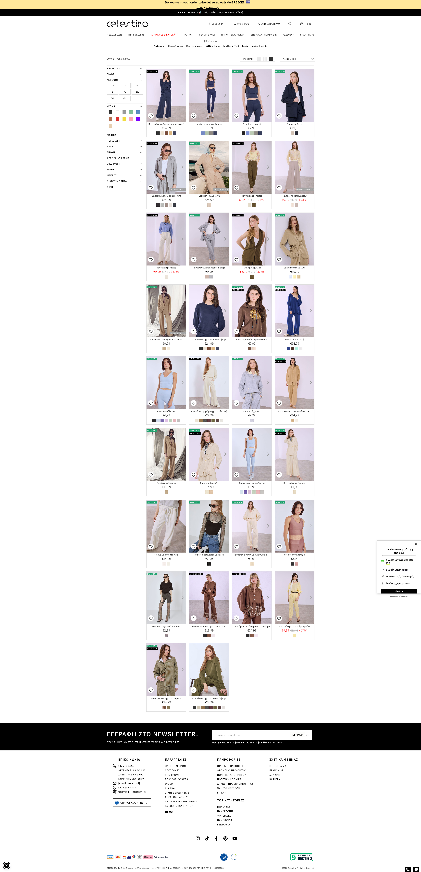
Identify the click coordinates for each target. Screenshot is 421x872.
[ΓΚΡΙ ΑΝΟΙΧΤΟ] (179, 420)
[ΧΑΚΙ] (254, 205)
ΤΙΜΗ (110, 187)
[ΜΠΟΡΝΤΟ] (209, 420)
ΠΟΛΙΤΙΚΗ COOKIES (229, 779)
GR (309, 24)
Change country (208, 7)
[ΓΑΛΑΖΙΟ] (290, 277)
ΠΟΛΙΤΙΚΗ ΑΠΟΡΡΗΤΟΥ (231, 774)
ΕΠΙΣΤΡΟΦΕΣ (173, 774)
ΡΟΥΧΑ (187, 34)
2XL (137, 91)
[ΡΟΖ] (175, 420)
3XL (112, 98)
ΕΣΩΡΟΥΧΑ (223, 824)
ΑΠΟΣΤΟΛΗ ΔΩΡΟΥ (176, 797)
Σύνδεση (399, 591)
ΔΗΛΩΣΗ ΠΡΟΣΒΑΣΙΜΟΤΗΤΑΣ (235, 783)
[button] (6, 865)
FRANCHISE (276, 770)
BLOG (169, 812)
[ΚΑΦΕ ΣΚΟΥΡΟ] (217, 420)
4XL (124, 98)
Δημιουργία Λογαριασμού (399, 596)
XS (112, 85)
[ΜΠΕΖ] (170, 133)
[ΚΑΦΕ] (166, 133)
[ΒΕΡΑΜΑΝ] (297, 349)
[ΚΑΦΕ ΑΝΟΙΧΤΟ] (292, 133)
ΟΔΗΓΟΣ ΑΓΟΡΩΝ (175, 766)
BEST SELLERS (136, 34)
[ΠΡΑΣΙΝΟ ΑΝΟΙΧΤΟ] (207, 133)
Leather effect (231, 46)
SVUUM (169, 783)
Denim (245, 46)
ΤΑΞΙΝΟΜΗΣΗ (289, 58)
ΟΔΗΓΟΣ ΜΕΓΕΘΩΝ (228, 788)
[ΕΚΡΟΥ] (170, 205)
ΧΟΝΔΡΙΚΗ (276, 774)
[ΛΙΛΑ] (166, 420)
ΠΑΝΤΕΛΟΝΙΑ (225, 811)
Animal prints (260, 46)
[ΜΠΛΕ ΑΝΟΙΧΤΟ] (203, 133)
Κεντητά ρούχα (194, 46)
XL (125, 91)
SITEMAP (222, 792)
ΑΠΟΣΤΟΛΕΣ (172, 770)
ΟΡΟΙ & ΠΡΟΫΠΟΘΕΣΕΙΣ (231, 766)
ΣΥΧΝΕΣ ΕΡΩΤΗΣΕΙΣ (177, 792)
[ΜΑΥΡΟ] (158, 133)
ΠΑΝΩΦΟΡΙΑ (224, 820)
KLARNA (170, 788)
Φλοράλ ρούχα (175, 46)
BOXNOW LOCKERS (176, 779)
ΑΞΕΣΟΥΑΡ (288, 34)
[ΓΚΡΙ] (211, 133)
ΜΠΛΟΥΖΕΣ (223, 806)
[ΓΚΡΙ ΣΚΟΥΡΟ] (205, 420)
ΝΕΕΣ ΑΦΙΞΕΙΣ (114, 34)
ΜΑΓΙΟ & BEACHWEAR (232, 34)
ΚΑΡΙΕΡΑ (274, 779)
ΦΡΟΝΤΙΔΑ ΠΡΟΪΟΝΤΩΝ (232, 770)
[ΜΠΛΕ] (162, 420)
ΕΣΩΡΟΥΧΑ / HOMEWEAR (263, 34)
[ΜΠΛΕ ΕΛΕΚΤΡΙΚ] (288, 349)
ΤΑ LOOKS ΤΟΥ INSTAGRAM (181, 801)
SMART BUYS (307, 34)
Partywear (159, 46)
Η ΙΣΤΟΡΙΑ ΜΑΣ (278, 766)
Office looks (213, 46)
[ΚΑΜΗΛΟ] (201, 420)
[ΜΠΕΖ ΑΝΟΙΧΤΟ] (162, 133)
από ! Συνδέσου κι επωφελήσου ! (210, 13)
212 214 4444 (126, 766)
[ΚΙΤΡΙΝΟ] (295, 277)
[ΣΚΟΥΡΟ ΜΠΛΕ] (175, 133)
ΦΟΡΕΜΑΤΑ (224, 815)
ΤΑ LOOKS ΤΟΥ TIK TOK (179, 806)
